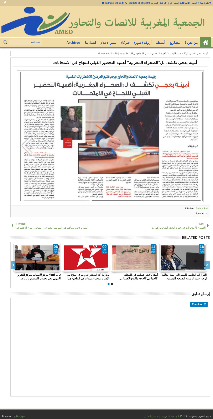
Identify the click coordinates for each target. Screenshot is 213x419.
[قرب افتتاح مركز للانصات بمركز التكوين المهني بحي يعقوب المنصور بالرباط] (37, 257)
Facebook (4, 3)
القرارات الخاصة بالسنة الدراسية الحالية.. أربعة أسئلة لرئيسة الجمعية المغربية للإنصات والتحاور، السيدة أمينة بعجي (184, 276)
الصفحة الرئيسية (205, 42)
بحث (5, 42)
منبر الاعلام (108, 42)
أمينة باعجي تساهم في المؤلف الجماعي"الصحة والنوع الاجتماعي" (138, 276)
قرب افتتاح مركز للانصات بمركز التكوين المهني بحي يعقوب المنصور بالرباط (39, 276)
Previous (207, 265)
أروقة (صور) (142, 42)
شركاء (125, 42)
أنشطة (160, 42)
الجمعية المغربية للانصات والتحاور (161, 416)
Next (13, 265)
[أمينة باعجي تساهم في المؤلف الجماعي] (134, 257)
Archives (73, 42)
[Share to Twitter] (53, 268)
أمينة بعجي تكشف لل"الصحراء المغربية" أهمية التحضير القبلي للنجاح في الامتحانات (125, 62)
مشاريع (175, 42)
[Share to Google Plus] (57, 268)
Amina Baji (202, 208)
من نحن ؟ (191, 42)
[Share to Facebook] (48, 268)
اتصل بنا (90, 42)
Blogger (20, 416)
